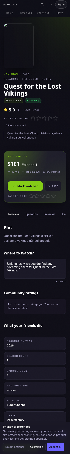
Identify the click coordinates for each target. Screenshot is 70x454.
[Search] (42, 4)
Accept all (55, 446)
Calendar (43, 13)
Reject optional (14, 446)
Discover (26, 13)
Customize (36, 446)
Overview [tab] (13, 214)
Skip (55, 186)
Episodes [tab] (32, 214)
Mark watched (27, 186)
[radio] (31, 118)
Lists (60, 13)
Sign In (61, 4)
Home (9, 13)
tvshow (10, 4)
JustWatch (60, 281)
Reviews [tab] (49, 214)
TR (50, 4)
